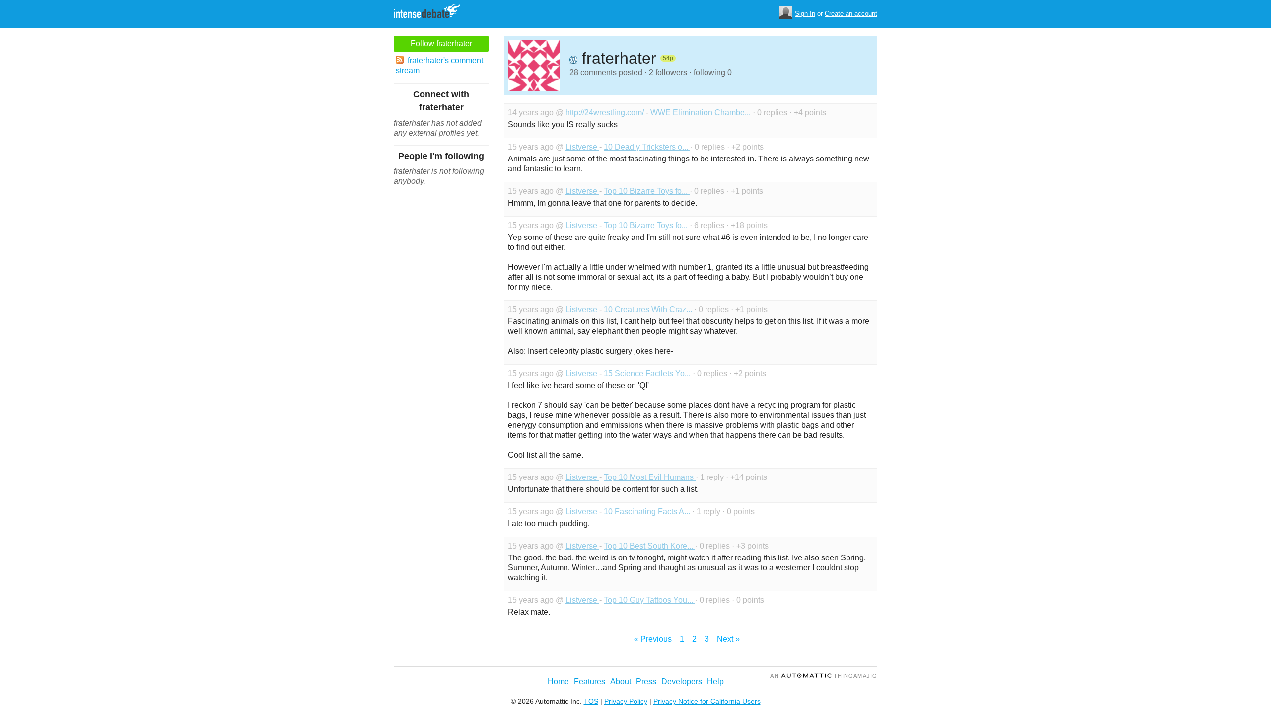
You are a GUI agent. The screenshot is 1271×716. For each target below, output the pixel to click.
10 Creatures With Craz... (649, 309)
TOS (591, 701)
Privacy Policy (625, 701)
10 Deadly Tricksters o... (647, 147)
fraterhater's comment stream (439, 65)
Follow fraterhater (441, 43)
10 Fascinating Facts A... (648, 511)
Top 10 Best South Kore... (649, 546)
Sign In (805, 13)
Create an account (851, 13)
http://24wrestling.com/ (605, 112)
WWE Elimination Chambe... (701, 112)
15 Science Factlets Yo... (648, 373)
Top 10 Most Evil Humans (650, 477)
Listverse (582, 147)
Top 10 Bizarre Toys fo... (647, 191)
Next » (728, 639)
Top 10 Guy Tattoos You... (649, 600)
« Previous (653, 639)
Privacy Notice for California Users (707, 701)
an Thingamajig (823, 676)
